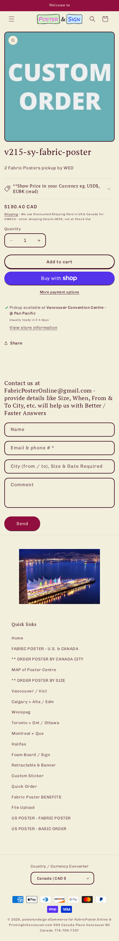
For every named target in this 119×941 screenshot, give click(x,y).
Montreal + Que (28, 733)
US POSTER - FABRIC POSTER (41, 818)
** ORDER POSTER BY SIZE (38, 680)
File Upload (23, 807)
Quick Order (24, 786)
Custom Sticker (28, 775)
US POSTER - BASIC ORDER (39, 828)
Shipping (11, 214)
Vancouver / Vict (29, 691)
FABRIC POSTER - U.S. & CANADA (45, 648)
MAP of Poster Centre (34, 669)
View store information (33, 327)
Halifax (19, 744)
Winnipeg (21, 712)
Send (22, 523)
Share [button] (16, 343)
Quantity (12, 229)
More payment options (59, 292)
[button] (11, 19)
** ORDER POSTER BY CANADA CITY (47, 659)
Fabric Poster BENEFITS (36, 797)
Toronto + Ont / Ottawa (35, 722)
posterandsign (34, 919)
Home (17, 638)
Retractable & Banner (34, 765)
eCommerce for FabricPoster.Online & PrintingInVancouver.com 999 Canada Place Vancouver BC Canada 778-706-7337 (60, 925)
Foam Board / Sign (31, 754)
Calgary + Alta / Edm (33, 701)
